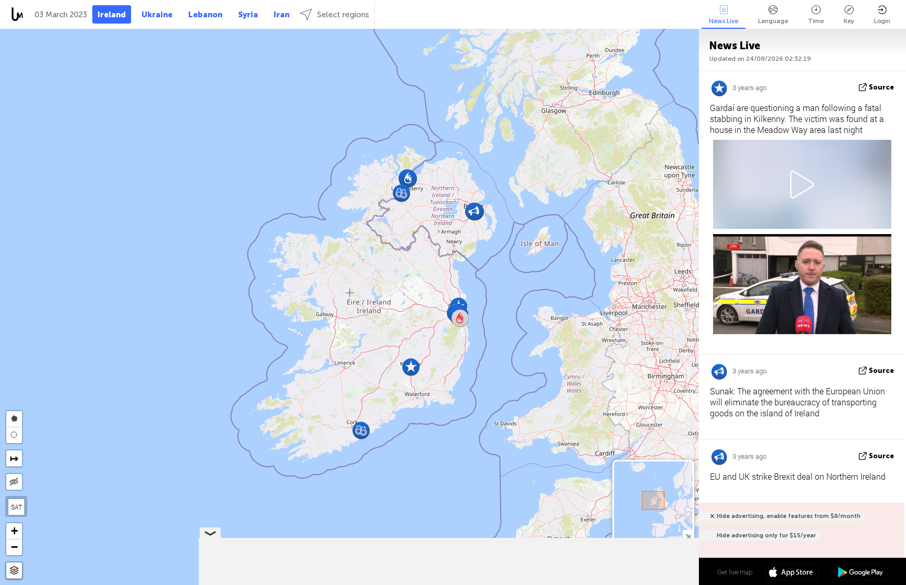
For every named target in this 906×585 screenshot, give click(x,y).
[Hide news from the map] (14, 482)
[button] (401, 193)
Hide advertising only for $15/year (766, 535)
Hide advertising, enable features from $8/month (788, 516)
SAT (16, 507)
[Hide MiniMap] (688, 535)
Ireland (112, 14)
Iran (281, 14)
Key (849, 21)
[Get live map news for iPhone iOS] (791, 573)
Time (816, 21)
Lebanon (205, 14)
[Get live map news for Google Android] (860, 573)
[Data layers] (14, 570)
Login (882, 21)
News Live (723, 21)
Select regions (343, 14)
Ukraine (157, 14)
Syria (248, 14)
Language (773, 21)
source (881, 87)
